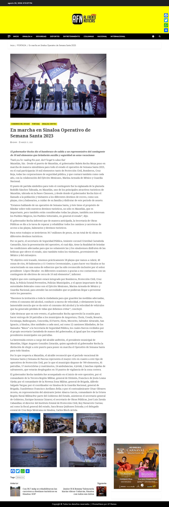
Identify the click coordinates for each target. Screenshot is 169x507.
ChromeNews (97, 504)
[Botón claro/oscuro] (154, 36)
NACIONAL (102, 36)
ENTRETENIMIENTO (71, 36)
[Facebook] (166, 15)
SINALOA (26, 36)
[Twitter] (166, 20)
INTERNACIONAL (118, 36)
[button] (159, 36)
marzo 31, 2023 (27, 142)
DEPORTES (55, 36)
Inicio (16, 36)
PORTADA (36, 124)
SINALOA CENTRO (49, 124)
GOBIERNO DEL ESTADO (20, 124)
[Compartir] (166, 30)
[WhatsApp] (166, 25)
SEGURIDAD (41, 36)
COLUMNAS (89, 36)
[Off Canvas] (9, 36)
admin (14, 142)
